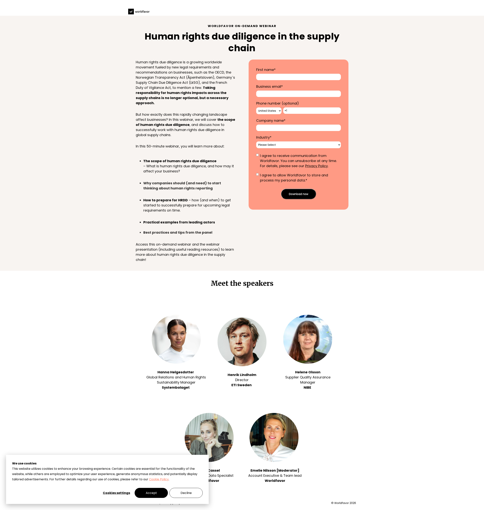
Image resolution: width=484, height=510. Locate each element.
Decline (186, 493)
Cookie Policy (159, 479)
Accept (151, 493)
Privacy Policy (316, 166)
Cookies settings (116, 493)
